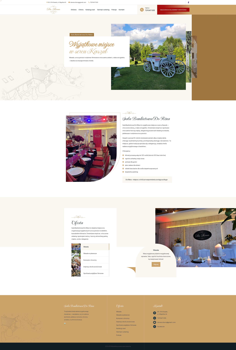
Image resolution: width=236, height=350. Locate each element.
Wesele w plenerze (123, 315)
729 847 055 (94, 2)
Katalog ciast (90, 10)
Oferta (81, 10)
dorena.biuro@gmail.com (78, 2)
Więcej (155, 264)
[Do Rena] (67, 324)
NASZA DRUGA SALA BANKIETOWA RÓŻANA (173, 10)
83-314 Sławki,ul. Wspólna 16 (162, 313)
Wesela (118, 312)
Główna (73, 10)
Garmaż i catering (103, 10)
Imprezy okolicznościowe (125, 322)
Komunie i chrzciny (122, 318)
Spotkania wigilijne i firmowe (126, 325)
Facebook (161, 326)
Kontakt (121, 10)
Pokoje (114, 10)
